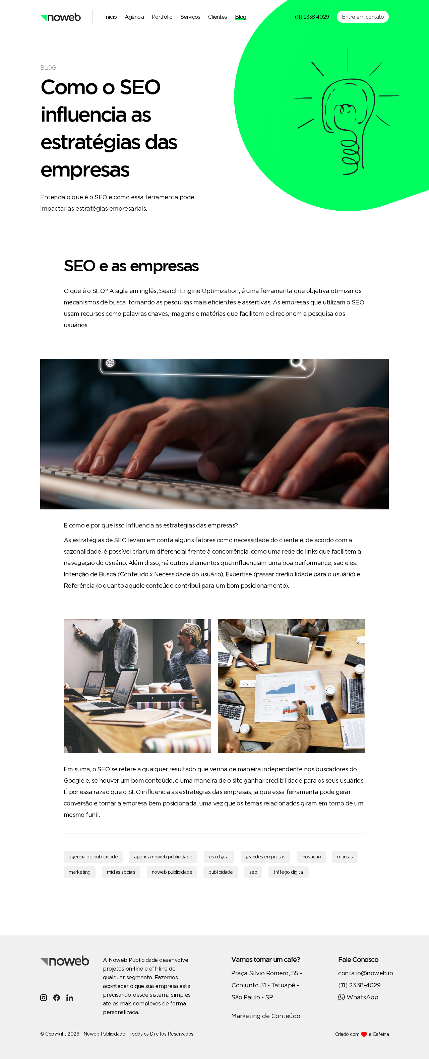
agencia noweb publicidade (163, 856)
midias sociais (121, 872)
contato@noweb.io (365, 973)
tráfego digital (288, 872)
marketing (79, 872)
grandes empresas (265, 856)
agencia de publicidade (93, 856)
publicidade (220, 872)
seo (253, 872)
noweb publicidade (172, 872)
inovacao (311, 856)
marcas (345, 856)
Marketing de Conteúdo (265, 1015)
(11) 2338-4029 (312, 16)
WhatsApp (362, 997)
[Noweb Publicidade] (60, 17)
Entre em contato (363, 16)
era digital (219, 856)
